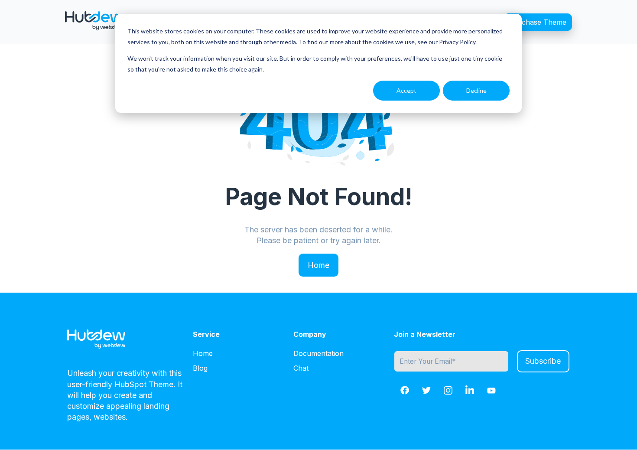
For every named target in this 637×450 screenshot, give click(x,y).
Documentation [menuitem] (318, 353)
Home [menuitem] (203, 353)
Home (318, 265)
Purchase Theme (538, 22)
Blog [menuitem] (200, 368)
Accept (406, 90)
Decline (476, 90)
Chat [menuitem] (301, 368)
